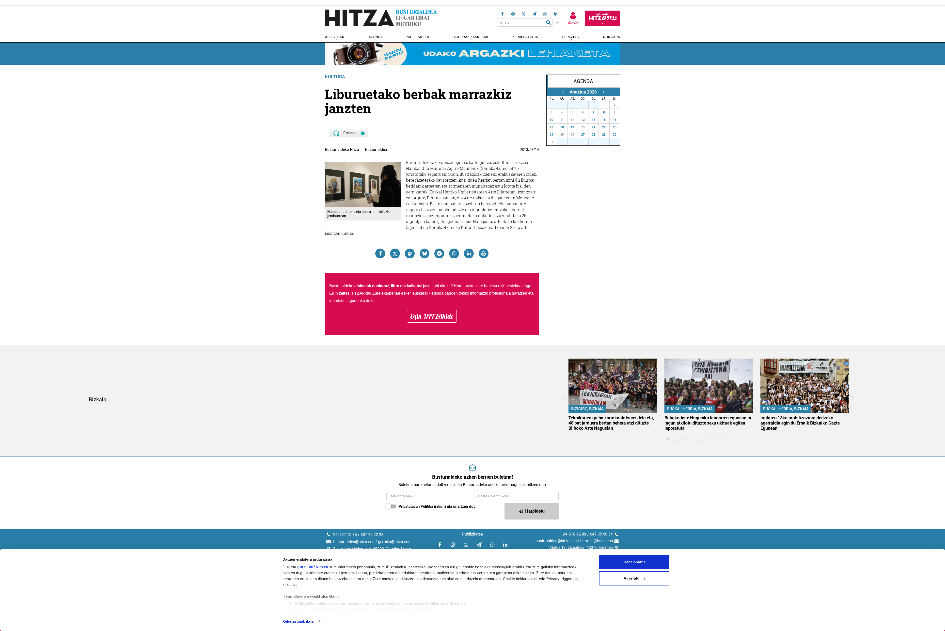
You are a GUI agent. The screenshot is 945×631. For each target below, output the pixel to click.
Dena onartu (634, 562)
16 (614, 120)
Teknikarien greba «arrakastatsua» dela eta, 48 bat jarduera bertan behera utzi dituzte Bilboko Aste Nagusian (611, 423)
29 (575, 105)
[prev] (563, 92)
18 (562, 127)
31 (596, 105)
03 (532, 150)
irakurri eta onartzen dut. (437, 506)
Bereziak (570, 36)
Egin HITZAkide (432, 316)
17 (551, 127)
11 (562, 120)
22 (604, 127)
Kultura (335, 76)
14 (537, 150)
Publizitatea (472, 534)
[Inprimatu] (483, 253)
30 (586, 105)
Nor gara (611, 36)
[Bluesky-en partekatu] (424, 253)
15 (604, 120)
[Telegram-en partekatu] (439, 253)
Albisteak (334, 36)
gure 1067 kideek (312, 567)
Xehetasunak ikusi (298, 621)
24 (551, 134)
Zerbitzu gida (525, 36)
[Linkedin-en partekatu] (469, 253)
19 (572, 127)
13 (583, 120)
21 (593, 127)
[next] (603, 92)
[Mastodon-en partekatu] (410, 253)
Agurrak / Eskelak (470, 36)
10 (551, 120)
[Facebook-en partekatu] (380, 253)
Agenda (375, 36)
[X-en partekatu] (395, 253)
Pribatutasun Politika (416, 506)
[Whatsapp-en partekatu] (454, 253)
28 (565, 105)
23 (614, 127)
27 (554, 105)
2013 (524, 150)
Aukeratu (631, 578)
